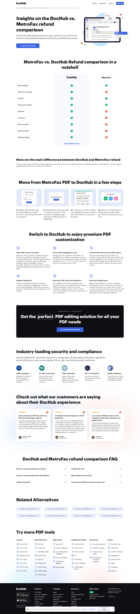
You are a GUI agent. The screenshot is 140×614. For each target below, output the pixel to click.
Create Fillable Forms (78, 568)
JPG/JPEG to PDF (25, 555)
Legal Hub (56, 599)
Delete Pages (42, 575)
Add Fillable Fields (43, 552)
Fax (75, 555)
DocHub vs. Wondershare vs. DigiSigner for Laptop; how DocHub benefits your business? (85, 509)
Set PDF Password (117, 552)
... (92, 609)
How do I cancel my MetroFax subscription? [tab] (32, 475)
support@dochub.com (114, 589)
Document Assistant (99, 544)
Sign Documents (40, 597)
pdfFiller (73, 597)
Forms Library (39, 604)
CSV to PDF (23, 563)
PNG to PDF (23, 552)
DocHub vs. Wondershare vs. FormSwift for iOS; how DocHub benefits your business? (85, 516)
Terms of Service (58, 594)
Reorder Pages (42, 571)
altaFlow (73, 604)
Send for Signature (62, 548)
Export (113, 563)
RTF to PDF (23, 571)
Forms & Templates (41, 594)
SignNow (74, 601)
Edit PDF (40, 544)
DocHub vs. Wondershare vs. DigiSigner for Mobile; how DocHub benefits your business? (30, 516)
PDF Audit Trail (115, 544)
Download (114, 567)
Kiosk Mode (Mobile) (60, 562)
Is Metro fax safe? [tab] (23, 482)
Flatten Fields (42, 555)
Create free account (28, 46)
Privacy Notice (57, 597)
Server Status (39, 599)
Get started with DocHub (70, 330)
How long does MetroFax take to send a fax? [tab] (88, 482)
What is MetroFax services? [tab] (81, 475)
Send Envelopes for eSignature (62, 553)
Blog (72, 592)
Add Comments (79, 544)
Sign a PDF (59, 544)
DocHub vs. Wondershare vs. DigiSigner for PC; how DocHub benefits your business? (58, 509)
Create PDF (41, 548)
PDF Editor (38, 592)
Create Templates (80, 563)
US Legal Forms (76, 599)
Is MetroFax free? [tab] (78, 469)
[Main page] (21, 3)
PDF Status (77, 559)
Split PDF (41, 559)
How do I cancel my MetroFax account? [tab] (31, 469)
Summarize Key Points (97, 553)
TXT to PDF (23, 548)
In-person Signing (61, 557)
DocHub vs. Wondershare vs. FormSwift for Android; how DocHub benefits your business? (58, 516)
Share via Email (79, 552)
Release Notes (57, 606)
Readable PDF (115, 555)
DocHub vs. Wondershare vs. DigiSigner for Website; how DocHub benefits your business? (30, 509)
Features (102, 3)
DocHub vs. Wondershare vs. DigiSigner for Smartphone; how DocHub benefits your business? (113, 509)
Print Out (114, 571)
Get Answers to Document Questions (97, 559)
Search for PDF (115, 559)
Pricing (94, 3)
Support (55, 604)
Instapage (74, 606)
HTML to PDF (24, 567)
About (55, 592)
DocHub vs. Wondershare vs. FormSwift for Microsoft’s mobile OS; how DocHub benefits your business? (113, 516)
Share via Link (78, 548)
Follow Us (112, 596)
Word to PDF (24, 544)
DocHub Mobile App (77, 594)
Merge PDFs (42, 563)
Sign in (111, 3)
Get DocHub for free (72, 143)
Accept (104, 609)
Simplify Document (98, 548)
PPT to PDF (23, 559)
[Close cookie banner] (112, 608)
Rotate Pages (42, 567)
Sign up (119, 3)
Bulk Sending (60, 567)
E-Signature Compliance (60, 601)
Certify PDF (114, 548)
